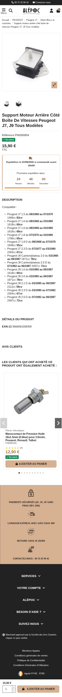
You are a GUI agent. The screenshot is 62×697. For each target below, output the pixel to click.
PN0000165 (11, 443)
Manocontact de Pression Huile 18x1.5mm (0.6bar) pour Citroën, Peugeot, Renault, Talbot (25, 437)
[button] (3, 11)
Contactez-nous (43, 2)
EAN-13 (7, 326)
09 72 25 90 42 (21, 2)
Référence (8, 135)
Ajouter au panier (41, 689)
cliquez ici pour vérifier (16, 638)
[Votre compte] (51, 11)
